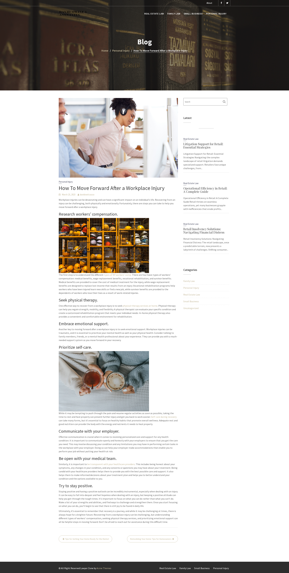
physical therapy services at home (140, 305)
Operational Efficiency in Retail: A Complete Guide (205, 190)
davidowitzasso (87, 194)
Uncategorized (191, 308)
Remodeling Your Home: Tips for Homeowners (150, 539)
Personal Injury (216, 13)
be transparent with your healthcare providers (111, 464)
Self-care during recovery (164, 416)
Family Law (173, 13)
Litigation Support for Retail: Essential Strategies (203, 145)
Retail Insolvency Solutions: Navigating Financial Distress (203, 230)
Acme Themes (104, 568)
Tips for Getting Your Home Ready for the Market (87, 539)
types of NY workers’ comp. (118, 274)
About (209, 3)
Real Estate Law (154, 13)
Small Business (193, 13)
